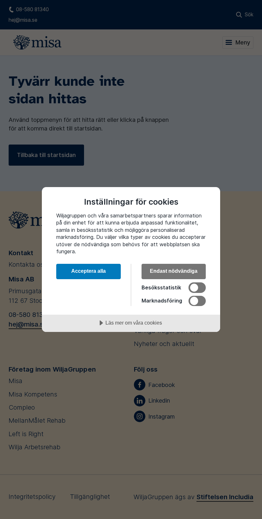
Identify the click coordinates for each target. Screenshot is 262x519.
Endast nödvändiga (173, 271)
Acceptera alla (88, 271)
